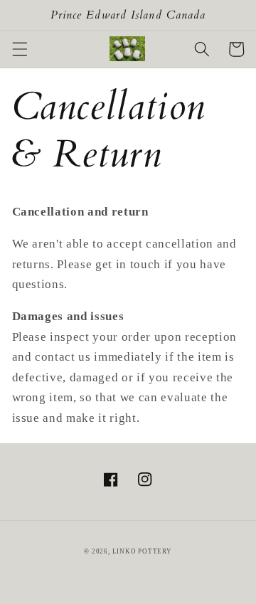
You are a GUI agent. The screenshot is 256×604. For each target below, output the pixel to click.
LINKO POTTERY (142, 551)
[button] (19, 49)
